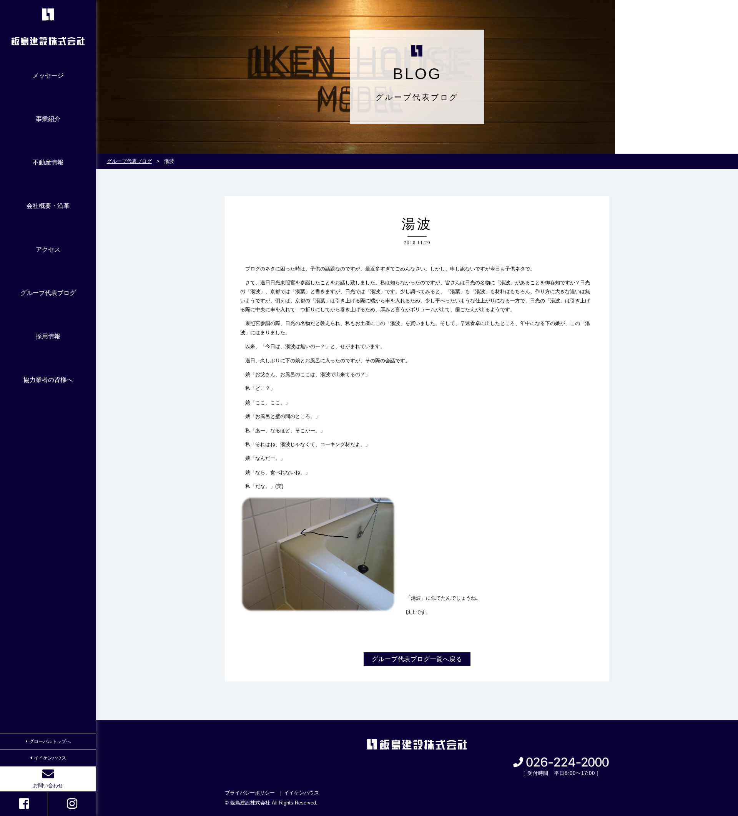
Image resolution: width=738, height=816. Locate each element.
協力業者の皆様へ (48, 379)
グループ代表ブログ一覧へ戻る (417, 659)
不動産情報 (48, 162)
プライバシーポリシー (250, 793)
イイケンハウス (50, 758)
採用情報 (48, 336)
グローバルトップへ (50, 741)
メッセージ (48, 75)
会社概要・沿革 (48, 205)
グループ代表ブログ (48, 293)
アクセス (48, 249)
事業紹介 (48, 119)
